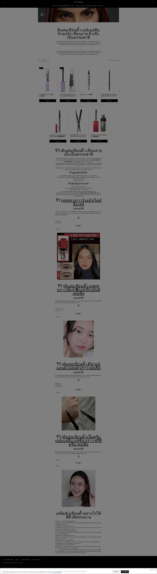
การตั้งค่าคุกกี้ (116, 571)
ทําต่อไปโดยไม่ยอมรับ (153, 569)
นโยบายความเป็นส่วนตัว (57, 572)
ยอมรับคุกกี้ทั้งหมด (125, 571)
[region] (78, 571)
